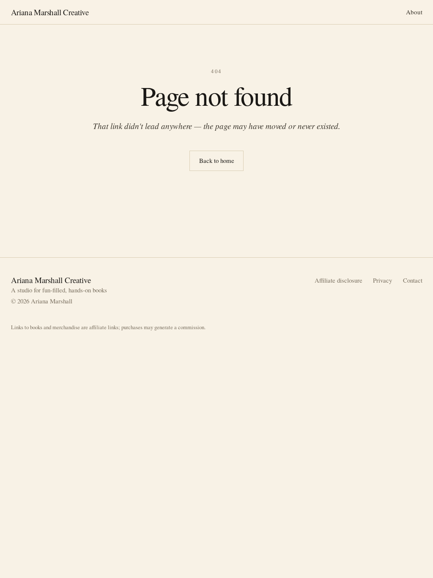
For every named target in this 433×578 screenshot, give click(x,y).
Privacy (382, 280)
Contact (412, 280)
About (414, 12)
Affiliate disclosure (338, 280)
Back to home (216, 160)
